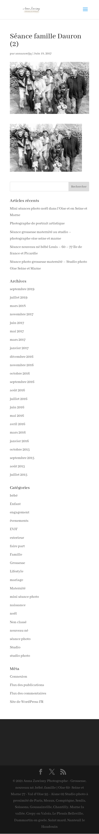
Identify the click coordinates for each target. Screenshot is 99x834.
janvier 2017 (19, 348)
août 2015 (17, 466)
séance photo (20, 639)
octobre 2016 (20, 373)
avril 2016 (17, 424)
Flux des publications (27, 685)
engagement (19, 512)
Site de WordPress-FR (26, 702)
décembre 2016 (21, 357)
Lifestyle (16, 571)
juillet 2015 (18, 475)
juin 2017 (17, 323)
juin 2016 (17, 407)
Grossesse (17, 563)
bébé (14, 495)
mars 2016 (18, 432)
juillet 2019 (18, 297)
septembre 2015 (22, 458)
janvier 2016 (19, 441)
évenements (19, 521)
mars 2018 (18, 306)
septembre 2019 (22, 289)
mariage (16, 580)
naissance (17, 605)
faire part (17, 546)
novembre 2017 (21, 314)
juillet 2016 (18, 399)
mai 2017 (17, 331)
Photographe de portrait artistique (37, 223)
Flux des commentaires (28, 693)
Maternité (17, 588)
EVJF (14, 529)
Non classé (18, 622)
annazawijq (23, 54)
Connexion (18, 677)
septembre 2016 (22, 382)
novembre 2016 (22, 365)
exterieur (17, 538)
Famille (16, 554)
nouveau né (19, 630)
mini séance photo (24, 597)
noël (13, 613)
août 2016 (17, 390)
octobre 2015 (20, 449)
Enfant (15, 504)
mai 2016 (17, 416)
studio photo (20, 656)
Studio (15, 647)
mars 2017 (17, 340)
